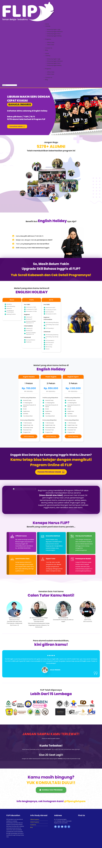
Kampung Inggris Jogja (53, 29)
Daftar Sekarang (29, 436)
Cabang (47, 26)
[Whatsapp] (69, 826)
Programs (48, 39)
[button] (51, 83)
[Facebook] (55, 826)
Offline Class (50, 42)
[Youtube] (62, 826)
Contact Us (48, 48)
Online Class (50, 44)
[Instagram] (65, 826)
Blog (46, 50)
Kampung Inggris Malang (54, 36)
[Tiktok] (59, 826)
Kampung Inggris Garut (53, 34)
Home (47, 24)
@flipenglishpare (75, 801)
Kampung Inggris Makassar (55, 31)
